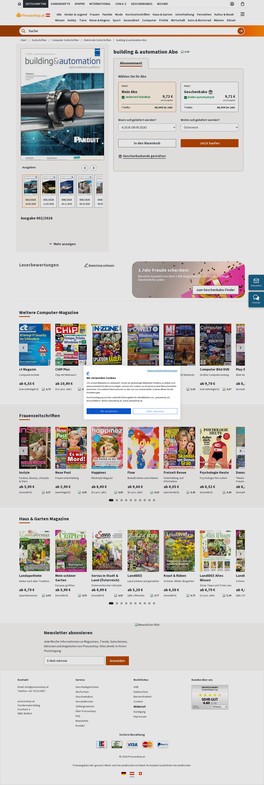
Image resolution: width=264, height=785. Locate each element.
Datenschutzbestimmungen (162, 370)
